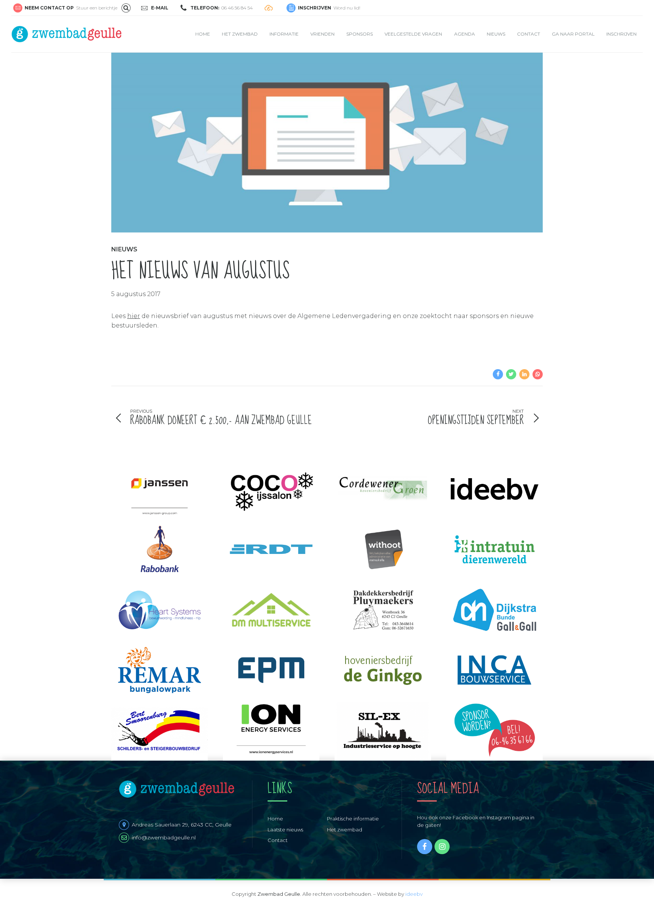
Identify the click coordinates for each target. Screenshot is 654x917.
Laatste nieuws (285, 830)
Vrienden (322, 34)
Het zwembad (240, 34)
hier (133, 316)
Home (202, 34)
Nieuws (496, 34)
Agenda (464, 34)
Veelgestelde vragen (413, 34)
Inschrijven (621, 34)
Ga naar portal (573, 34)
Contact (528, 34)
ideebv (414, 894)
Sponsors (359, 34)
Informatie (284, 34)
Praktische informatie (353, 819)
